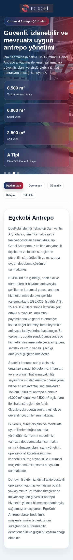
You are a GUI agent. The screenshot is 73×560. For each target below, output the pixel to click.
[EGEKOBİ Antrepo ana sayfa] (37, 8)
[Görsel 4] (18, 173)
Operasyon (35, 185)
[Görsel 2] (9, 173)
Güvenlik (55, 185)
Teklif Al (28, 195)
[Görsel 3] (14, 173)
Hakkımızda (13, 185)
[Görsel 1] (5, 173)
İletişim (11, 195)
